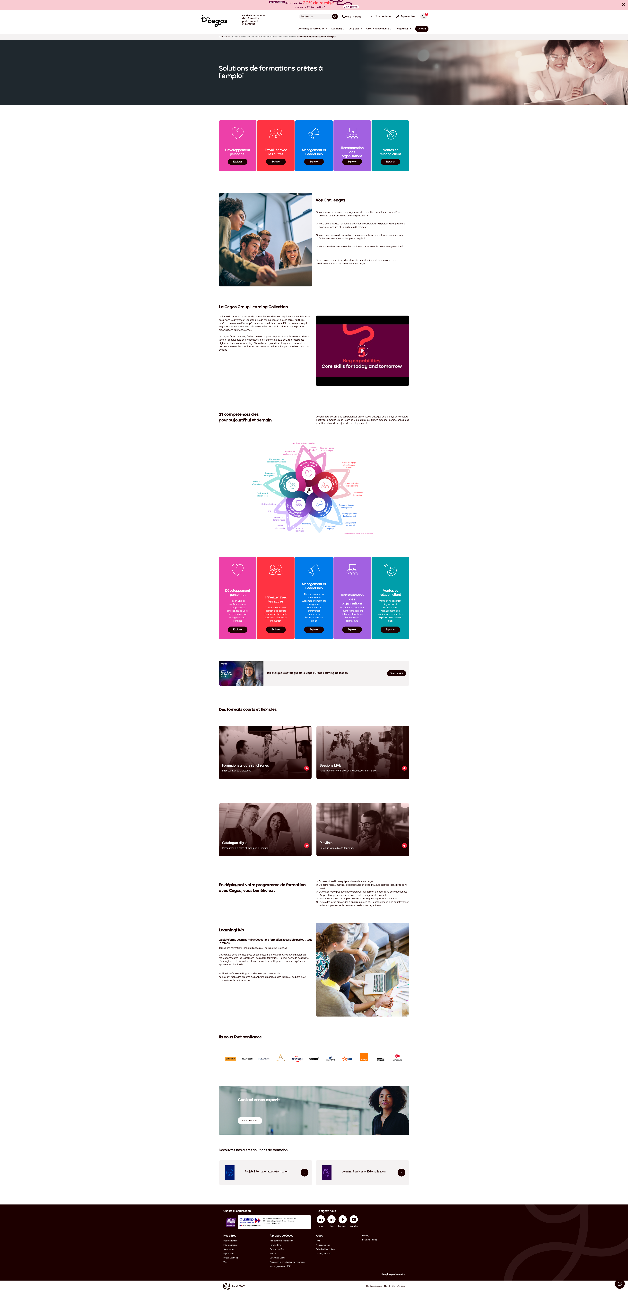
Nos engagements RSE (280, 1266)
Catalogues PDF (323, 1253)
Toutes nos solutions (249, 36)
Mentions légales (374, 1286)
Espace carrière (277, 1249)
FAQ (318, 1241)
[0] (422, 16)
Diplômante (228, 1253)
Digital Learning (230, 1258)
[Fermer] (623, 4)
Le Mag (365, 1235)
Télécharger (396, 673)
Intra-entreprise (230, 1245)
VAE (225, 1262)
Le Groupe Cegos (277, 1258)
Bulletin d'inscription (325, 1249)
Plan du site (389, 1286)
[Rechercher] (335, 16)
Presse (273, 1253)
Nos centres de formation (281, 1241)
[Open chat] (620, 1284)
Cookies (401, 1286)
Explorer (237, 161)
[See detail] (306, 768)
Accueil (235, 36)
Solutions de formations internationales (279, 36)
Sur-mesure (228, 1249)
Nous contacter (323, 1245)
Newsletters (275, 1245)
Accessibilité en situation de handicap (287, 1262)
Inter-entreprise (230, 1241)
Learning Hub (368, 1240)
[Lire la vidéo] (362, 351)
